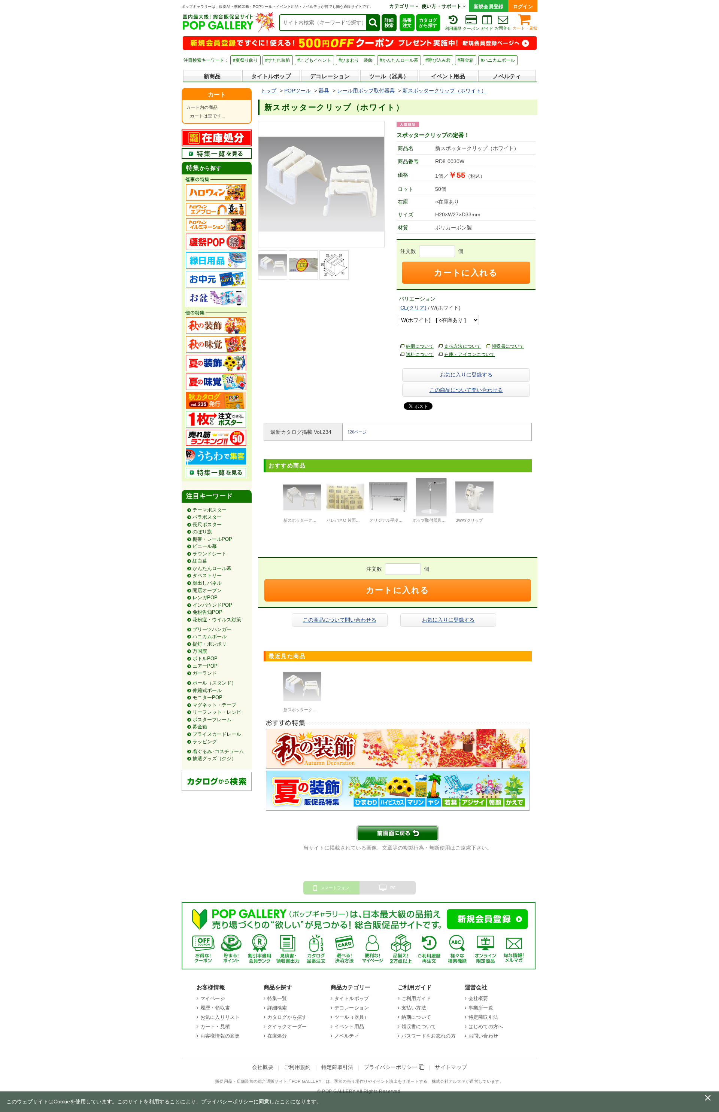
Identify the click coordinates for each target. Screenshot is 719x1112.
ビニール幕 (204, 546)
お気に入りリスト (220, 1017)
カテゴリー (402, 6)
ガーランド (204, 673)
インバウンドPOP (212, 605)
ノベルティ (507, 76)
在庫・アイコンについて (469, 354)
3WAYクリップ (469, 520)
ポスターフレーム (211, 719)
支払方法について (462, 346)
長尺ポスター (207, 524)
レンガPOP (205, 597)
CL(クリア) (413, 308)
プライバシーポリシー (391, 1067)
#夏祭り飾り (245, 60)
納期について (420, 346)
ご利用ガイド (416, 998)
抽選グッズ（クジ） (214, 758)
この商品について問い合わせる (466, 390)
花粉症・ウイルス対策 (216, 619)
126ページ (357, 432)
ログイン (523, 6)
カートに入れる (466, 272)
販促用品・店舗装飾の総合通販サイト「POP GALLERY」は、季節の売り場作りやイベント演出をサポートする (321, 1081)
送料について (420, 354)
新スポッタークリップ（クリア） (314, 520)
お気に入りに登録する (466, 375)
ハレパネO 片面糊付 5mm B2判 (355, 520)
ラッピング (204, 741)
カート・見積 (525, 28)
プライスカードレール (216, 734)
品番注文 (407, 23)
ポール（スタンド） (214, 683)
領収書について (508, 346)
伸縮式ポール (207, 690)
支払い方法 (413, 1008)
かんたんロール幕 (211, 568)
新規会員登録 (489, 6)
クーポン (471, 28)
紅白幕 (199, 561)
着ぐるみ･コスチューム (218, 751)
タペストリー (207, 575)
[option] (302, 501)
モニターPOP (207, 697)
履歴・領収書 (215, 1008)
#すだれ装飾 (277, 60)
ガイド (487, 28)
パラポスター (207, 517)
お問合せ (503, 28)
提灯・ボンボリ (209, 644)
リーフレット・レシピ (216, 712)
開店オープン (207, 590)
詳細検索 (389, 23)
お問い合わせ (483, 1036)
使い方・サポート (442, 6)
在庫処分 (277, 1036)
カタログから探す (428, 23)
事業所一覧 (480, 1008)
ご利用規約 (297, 1067)
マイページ (212, 998)
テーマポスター (209, 510)
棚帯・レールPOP (212, 539)
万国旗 (199, 651)
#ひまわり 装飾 (356, 60)
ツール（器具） (389, 76)
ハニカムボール (209, 636)
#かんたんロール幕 (399, 60)
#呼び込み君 (437, 60)
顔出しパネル (207, 583)
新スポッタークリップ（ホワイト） (316, 709)
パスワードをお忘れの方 (428, 1036)
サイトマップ (451, 1067)
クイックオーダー (287, 1026)
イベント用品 (448, 76)
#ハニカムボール (498, 60)
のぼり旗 (202, 531)
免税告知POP (207, 612)
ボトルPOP (205, 658)
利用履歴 (453, 28)
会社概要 (478, 998)
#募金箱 (466, 60)
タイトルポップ (271, 76)
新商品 (212, 76)
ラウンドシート (209, 554)
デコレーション (330, 76)
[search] (372, 22)
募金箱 (199, 726)
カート (217, 94)
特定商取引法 (483, 1017)
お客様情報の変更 (220, 1036)
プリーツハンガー (211, 629)
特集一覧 (277, 998)
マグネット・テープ (214, 705)
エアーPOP (205, 666)
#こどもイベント (314, 60)
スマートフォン (335, 888)
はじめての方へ (485, 1026)
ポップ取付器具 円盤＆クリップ (442, 520)
